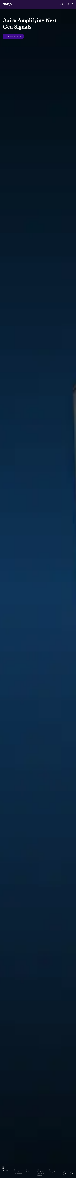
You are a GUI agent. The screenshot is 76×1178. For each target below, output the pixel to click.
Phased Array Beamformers (18, 1172)
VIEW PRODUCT (11, 36)
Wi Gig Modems (53, 1172)
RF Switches (29, 1172)
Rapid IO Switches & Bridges (40, 1173)
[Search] (68, 4)
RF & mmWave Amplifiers (6, 1169)
